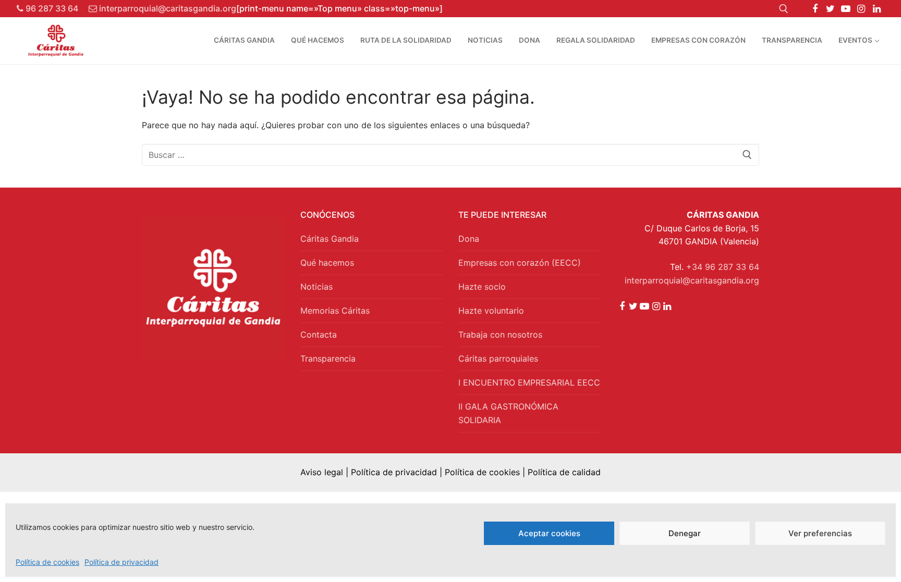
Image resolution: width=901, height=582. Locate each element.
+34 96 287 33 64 (722, 267)
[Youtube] (845, 9)
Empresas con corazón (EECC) (519, 262)
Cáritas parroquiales (498, 358)
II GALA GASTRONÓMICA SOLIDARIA (508, 413)
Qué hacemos (327, 262)
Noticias (316, 286)
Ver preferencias (820, 533)
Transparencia (328, 358)
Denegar (684, 533)
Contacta (318, 334)
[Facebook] (815, 9)
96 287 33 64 (50, 8)
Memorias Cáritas (335, 310)
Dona (468, 238)
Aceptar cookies (549, 533)
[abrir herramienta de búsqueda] (783, 9)
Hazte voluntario (491, 310)
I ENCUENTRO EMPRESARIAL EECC (529, 382)
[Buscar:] (450, 155)
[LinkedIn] (876, 9)
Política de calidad (564, 472)
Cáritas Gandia (329, 238)
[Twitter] (830, 9)
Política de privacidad (121, 562)
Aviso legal (321, 472)
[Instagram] (861, 9)
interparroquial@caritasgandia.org (166, 8)
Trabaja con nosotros (500, 334)
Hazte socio (482, 286)
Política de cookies (47, 562)
